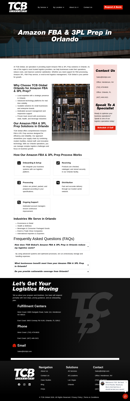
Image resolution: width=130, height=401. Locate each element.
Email (22, 345)
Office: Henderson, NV (105, 82)
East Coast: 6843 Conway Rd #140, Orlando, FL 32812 (38, 321)
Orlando (71, 384)
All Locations (73, 376)
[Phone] (14, 326)
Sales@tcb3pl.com (103, 77)
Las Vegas (72, 380)
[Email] (14, 346)
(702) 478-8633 (102, 87)
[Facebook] (19, 384)
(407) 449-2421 (102, 97)
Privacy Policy (76, 397)
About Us (44, 371)
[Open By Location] (63, 7)
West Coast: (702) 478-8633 (28, 332)
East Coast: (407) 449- (28, 338)
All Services (72, 371)
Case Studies (46, 380)
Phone (22, 326)
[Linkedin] (29, 384)
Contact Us (45, 376)
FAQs (43, 389)
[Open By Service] (47, 7)
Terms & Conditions (91, 397)
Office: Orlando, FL (103, 92)
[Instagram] (24, 384)
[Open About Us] (78, 7)
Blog (42, 384)
